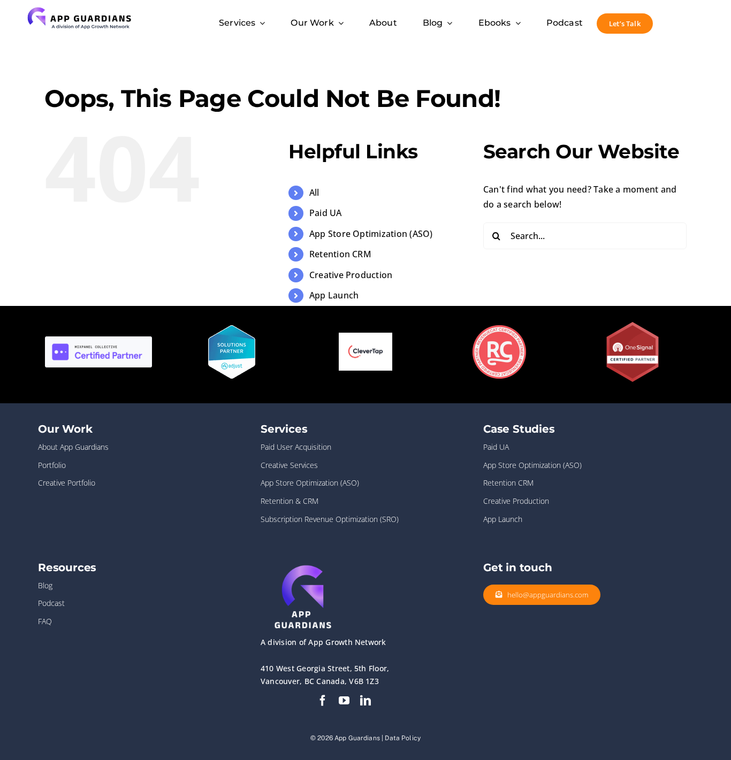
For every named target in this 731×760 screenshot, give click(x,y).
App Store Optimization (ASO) (371, 234)
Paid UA (325, 213)
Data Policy (403, 738)
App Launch (334, 295)
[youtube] (344, 700)
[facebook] (322, 700)
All (314, 192)
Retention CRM (340, 254)
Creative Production (351, 275)
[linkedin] (365, 700)
